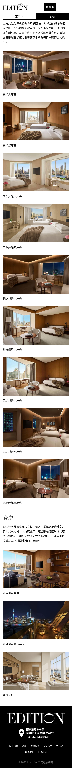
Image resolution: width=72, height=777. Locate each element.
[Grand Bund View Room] (36, 172)
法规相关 (34, 746)
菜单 (18, 16)
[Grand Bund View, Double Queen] (36, 223)
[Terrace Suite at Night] (36, 620)
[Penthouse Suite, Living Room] (36, 671)
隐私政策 (47, 746)
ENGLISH (43, 751)
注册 (24, 746)
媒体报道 (13, 746)
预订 (52, 16)
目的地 (50, 7)
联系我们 (29, 751)
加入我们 (60, 746)
